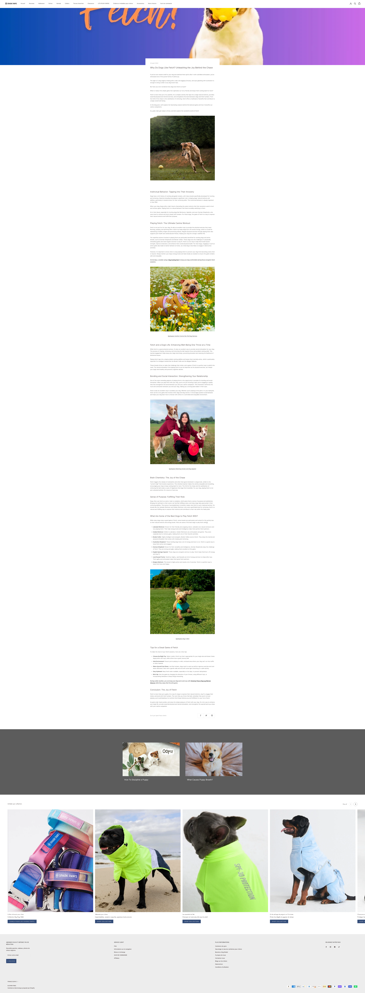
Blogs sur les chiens (221, 961)
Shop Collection (104, 921)
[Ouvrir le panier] (359, 3)
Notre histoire (152, 3)
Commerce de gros (221, 946)
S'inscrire (11, 961)
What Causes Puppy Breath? (200, 780)
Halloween (41, 3)
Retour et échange (119, 952)
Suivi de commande (166, 3)
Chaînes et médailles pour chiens (123, 3)
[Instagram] (330, 947)
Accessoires (140, 3)
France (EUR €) (12, 981)
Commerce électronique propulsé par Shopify (21, 988)
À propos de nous (220, 955)
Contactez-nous (220, 958)
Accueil (23, 3)
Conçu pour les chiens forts (22, 921)
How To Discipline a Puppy (136, 780)
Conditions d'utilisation (222, 967)
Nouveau (31, 3)
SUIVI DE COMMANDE (120, 955)
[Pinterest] (334, 947)
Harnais (58, 3)
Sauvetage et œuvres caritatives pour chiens (228, 949)
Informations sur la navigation (123, 949)
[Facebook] (326, 947)
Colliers (67, 3)
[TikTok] (339, 947)
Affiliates (116, 958)
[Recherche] (355, 3)
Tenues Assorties (78, 3)
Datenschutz (219, 964)
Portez (50, 3)
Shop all (345, 804)
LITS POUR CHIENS (103, 3)
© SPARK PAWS (12, 985)
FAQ (115, 946)
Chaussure (91, 3)
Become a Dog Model (221, 952)
